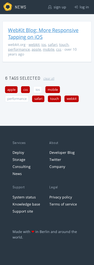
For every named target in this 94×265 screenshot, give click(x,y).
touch (64, 44)
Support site (23, 211)
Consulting (22, 166)
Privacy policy (60, 197)
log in (84, 7)
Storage (19, 159)
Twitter (55, 159)
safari (52, 44)
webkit (34, 44)
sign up (59, 7)
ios (43, 44)
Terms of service (63, 204)
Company (57, 166)
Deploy (18, 152)
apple (36, 49)
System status (24, 197)
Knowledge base (26, 204)
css (58, 49)
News (17, 173)
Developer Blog (62, 152)
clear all (48, 78)
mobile (48, 49)
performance (19, 49)
